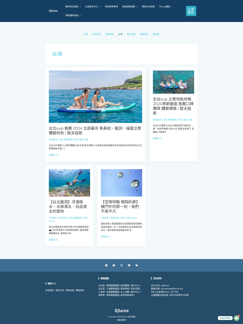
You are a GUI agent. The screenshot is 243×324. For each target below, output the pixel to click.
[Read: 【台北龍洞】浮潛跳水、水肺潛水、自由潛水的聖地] (69, 182)
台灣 (120, 34)
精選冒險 (144, 34)
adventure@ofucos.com (172, 288)
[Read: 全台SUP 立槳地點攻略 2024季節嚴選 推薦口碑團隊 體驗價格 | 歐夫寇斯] (173, 81)
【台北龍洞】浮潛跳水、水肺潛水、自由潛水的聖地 (68, 207)
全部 (86, 34)
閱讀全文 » (54, 155)
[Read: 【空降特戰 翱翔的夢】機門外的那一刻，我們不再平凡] (121, 182)
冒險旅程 (109, 34)
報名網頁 (131, 34)
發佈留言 (53, 139)
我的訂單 (60, 290)
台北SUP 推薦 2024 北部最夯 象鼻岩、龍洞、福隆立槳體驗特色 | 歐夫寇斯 (95, 130)
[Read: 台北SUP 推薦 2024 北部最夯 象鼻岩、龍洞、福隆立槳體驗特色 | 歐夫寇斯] (95, 96)
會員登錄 (50, 290)
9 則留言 (53, 218)
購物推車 (80, 290)
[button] (73, 6)
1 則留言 (105, 218)
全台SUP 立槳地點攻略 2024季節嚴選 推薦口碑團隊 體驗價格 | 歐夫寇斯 (173, 106)
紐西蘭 (156, 34)
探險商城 (70, 290)
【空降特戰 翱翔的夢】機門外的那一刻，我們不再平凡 (120, 207)
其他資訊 (96, 34)
